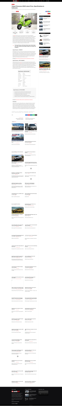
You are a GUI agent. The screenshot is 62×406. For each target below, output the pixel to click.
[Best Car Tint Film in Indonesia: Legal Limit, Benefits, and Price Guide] (31, 314)
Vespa (14, 35)
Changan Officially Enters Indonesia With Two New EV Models (30, 340)
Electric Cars (30, 132)
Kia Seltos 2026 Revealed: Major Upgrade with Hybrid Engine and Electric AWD (31, 371)
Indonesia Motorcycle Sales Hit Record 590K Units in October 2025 (17, 371)
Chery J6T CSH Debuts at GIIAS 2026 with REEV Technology (17, 162)
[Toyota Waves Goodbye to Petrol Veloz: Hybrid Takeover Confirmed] (31, 220)
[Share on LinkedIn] (48, 11)
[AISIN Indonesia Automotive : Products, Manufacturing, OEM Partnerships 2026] (18, 179)
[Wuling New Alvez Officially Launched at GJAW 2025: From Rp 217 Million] (18, 325)
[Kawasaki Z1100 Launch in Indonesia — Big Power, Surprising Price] (31, 199)
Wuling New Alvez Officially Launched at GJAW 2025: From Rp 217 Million (17, 329)
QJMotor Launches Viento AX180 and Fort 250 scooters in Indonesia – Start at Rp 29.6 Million (18, 288)
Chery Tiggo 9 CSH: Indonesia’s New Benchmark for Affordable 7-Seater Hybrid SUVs (18, 235)
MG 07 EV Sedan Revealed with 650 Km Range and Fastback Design (31, 194)
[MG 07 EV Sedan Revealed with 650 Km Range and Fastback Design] (31, 189)
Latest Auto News (26, 112)
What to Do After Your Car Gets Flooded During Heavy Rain (31, 246)
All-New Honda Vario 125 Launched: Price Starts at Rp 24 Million (18, 277)
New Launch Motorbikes (31, 205)
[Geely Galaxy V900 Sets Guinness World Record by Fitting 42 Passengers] (31, 272)
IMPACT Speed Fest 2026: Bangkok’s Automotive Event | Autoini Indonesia (29, 183)
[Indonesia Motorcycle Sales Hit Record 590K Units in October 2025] (18, 366)
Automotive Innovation (26, 111)
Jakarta (23, 112)
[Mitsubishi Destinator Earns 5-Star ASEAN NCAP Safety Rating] (31, 356)
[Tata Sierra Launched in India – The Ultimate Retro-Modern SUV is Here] (18, 210)
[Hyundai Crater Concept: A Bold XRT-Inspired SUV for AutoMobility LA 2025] (18, 314)
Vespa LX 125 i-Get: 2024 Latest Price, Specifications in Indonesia (25, 58)
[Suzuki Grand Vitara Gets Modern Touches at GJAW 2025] (18, 304)
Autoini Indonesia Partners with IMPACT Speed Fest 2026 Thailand (18, 194)
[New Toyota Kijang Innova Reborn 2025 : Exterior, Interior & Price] (31, 252)
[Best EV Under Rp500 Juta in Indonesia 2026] (18, 126)
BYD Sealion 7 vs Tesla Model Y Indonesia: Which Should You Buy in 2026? (17, 173)
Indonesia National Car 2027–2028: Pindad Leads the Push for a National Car (30, 308)
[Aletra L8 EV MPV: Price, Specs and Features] (18, 147)
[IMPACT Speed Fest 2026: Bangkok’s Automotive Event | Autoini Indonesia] (31, 179)
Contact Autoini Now (16, 401)
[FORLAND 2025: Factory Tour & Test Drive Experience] (18, 356)
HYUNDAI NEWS (17, 320)
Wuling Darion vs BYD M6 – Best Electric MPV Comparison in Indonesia (17, 381)
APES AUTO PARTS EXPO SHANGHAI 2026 (30, 172)
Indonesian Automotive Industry (18, 112)
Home (12, 2)
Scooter (30, 112)
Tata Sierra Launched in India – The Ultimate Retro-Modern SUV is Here (17, 215)
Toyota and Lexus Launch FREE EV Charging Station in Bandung (17, 267)
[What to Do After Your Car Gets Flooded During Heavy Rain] (31, 241)
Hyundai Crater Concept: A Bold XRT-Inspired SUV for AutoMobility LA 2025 (17, 319)
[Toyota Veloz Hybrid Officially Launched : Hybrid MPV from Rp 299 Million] (18, 335)
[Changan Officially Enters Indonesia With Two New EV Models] (31, 335)
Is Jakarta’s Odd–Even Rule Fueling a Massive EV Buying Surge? (18, 246)
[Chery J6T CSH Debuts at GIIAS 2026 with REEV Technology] (18, 158)
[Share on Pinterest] (47, 11)
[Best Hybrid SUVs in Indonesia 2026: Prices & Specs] (18, 137)
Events (29, 173)
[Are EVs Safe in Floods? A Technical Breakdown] (31, 231)
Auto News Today (14, 111)
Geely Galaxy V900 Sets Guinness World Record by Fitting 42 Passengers (30, 277)
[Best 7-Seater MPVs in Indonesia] (18, 199)
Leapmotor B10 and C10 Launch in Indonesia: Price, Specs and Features (30, 141)
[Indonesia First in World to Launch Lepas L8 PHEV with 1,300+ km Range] (31, 283)
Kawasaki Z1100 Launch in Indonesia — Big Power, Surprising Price (30, 204)
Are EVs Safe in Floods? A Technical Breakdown (31, 235)
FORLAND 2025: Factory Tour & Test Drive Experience (17, 361)
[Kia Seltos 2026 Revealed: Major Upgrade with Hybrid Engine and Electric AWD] (31, 366)
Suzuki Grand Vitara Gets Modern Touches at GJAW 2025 (17, 308)
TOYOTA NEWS (30, 226)
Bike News (14, 2)
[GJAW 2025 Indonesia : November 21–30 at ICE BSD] (31, 325)
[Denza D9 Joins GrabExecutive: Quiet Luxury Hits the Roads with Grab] (31, 345)
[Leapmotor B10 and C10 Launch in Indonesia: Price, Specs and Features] (31, 137)
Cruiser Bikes (17, 226)
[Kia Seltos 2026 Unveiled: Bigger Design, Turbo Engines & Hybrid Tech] (31, 210)
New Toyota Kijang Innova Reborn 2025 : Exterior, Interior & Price (30, 256)
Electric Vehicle (29, 0)
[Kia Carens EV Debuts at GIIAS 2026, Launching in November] (31, 126)
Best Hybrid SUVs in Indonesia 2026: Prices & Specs (17, 141)
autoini (17, 111)
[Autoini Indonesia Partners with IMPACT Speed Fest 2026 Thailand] (18, 189)
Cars (29, 372)
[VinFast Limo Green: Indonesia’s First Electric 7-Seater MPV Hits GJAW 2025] (31, 262)
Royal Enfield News (18, 299)
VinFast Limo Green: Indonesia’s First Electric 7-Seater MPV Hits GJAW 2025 (30, 267)
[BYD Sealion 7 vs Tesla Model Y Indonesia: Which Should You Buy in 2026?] (18, 168)
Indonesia (13, 112)
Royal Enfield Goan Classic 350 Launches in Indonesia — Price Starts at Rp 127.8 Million (17, 298)
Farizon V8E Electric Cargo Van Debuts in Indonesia (30, 152)
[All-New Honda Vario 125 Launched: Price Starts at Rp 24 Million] (18, 272)
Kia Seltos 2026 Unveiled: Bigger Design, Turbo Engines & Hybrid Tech (31, 215)
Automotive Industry (21, 111)
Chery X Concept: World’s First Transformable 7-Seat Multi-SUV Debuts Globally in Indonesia (31, 298)
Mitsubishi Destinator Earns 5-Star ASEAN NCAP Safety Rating (30, 361)
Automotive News (31, 111)
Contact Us (44, 0)
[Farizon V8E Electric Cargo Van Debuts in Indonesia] (31, 147)
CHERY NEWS (30, 299)
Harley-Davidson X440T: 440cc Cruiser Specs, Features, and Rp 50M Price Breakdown (17, 225)
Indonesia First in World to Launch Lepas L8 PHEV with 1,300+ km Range (30, 288)
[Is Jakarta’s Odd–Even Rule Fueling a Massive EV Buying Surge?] (18, 241)
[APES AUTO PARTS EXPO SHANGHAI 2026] (31, 168)
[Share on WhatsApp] (49, 11)
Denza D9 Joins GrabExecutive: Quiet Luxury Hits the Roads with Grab (30, 350)
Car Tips (30, 247)
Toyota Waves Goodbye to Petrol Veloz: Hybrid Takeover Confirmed (31, 225)
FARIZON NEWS (30, 153)
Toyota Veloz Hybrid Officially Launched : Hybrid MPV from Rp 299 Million (17, 340)
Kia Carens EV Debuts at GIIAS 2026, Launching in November (31, 131)
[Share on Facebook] (46, 11)
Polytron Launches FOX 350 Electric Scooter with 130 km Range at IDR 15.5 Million (17, 350)
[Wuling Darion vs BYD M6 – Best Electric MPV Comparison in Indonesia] (18, 377)
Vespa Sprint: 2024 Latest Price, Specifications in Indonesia (24, 99)
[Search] (49, 1)
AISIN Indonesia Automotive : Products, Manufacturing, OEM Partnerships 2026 (17, 183)
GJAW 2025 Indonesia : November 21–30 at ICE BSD (31, 329)
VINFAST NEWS (30, 268)
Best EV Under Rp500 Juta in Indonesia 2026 (46, 18)
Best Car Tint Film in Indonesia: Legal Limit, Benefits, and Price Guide (30, 319)
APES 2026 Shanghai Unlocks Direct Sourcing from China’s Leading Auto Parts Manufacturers (31, 162)
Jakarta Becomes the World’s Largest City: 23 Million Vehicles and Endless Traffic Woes (17, 256)
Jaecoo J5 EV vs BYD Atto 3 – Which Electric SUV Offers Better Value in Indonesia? (30, 381)
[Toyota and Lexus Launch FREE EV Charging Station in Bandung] (18, 262)
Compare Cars (16, 174)
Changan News (31, 341)
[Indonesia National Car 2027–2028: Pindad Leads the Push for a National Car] (31, 304)
